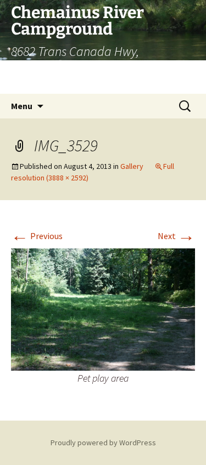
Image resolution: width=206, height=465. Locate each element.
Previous (37, 235)
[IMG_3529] (103, 308)
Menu (21, 105)
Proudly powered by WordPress (103, 442)
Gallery (131, 166)
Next (176, 235)
